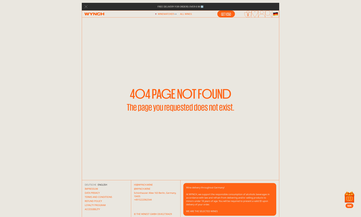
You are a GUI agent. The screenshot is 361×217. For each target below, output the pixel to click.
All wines (186, 13)
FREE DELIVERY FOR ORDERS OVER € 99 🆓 (180, 6)
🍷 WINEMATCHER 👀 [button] (165, 13)
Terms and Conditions (98, 197)
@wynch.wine (142, 188)
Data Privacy (92, 192)
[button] (275, 14)
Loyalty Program (95, 205)
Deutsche (90, 184)
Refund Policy (93, 201)
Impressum (91, 188)
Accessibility (92, 209)
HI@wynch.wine (143, 184)
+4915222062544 (143, 199)
